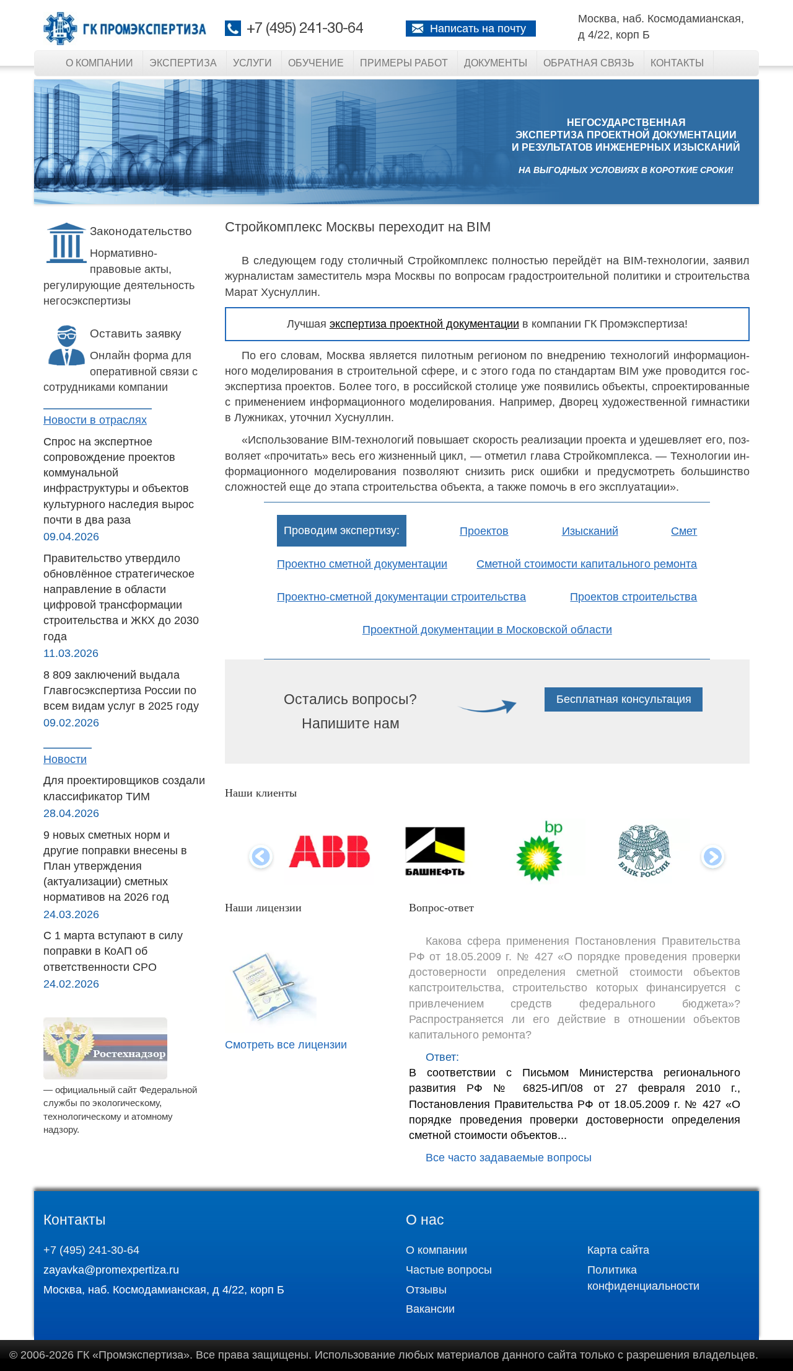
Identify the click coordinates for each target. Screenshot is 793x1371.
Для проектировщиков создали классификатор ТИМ (124, 788)
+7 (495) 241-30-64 (305, 29)
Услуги (252, 63)
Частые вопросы (449, 1270)
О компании (99, 63)
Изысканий (590, 531)
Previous (260, 857)
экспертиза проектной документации (424, 324)
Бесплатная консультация (623, 699)
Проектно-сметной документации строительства (401, 597)
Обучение (316, 63)
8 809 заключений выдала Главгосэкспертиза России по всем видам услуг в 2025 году (121, 690)
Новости (65, 759)
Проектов (484, 531)
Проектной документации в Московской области (487, 629)
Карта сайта (618, 1250)
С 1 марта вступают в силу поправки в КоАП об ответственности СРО (113, 951)
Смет (684, 531)
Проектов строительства (633, 597)
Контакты (677, 63)
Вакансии (430, 1309)
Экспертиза (183, 63)
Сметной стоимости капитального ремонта (586, 564)
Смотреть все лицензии (286, 1044)
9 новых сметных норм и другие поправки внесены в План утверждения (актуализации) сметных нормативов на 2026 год (115, 866)
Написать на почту (478, 28)
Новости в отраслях (95, 420)
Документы (495, 63)
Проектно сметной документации (362, 564)
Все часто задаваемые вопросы (509, 1157)
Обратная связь (588, 63)
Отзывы (426, 1290)
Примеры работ (404, 63)
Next (713, 857)
